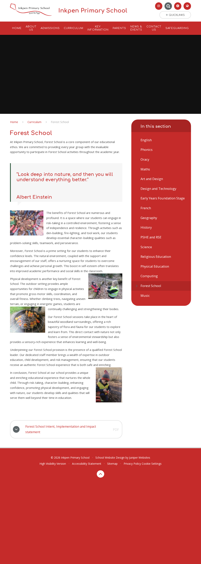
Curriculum (34, 122)
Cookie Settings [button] (152, 463)
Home (14, 122)
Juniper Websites (139, 457)
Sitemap (112, 463)
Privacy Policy (132, 463)
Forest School (60, 122)
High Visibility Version (52, 463)
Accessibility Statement (86, 463)
